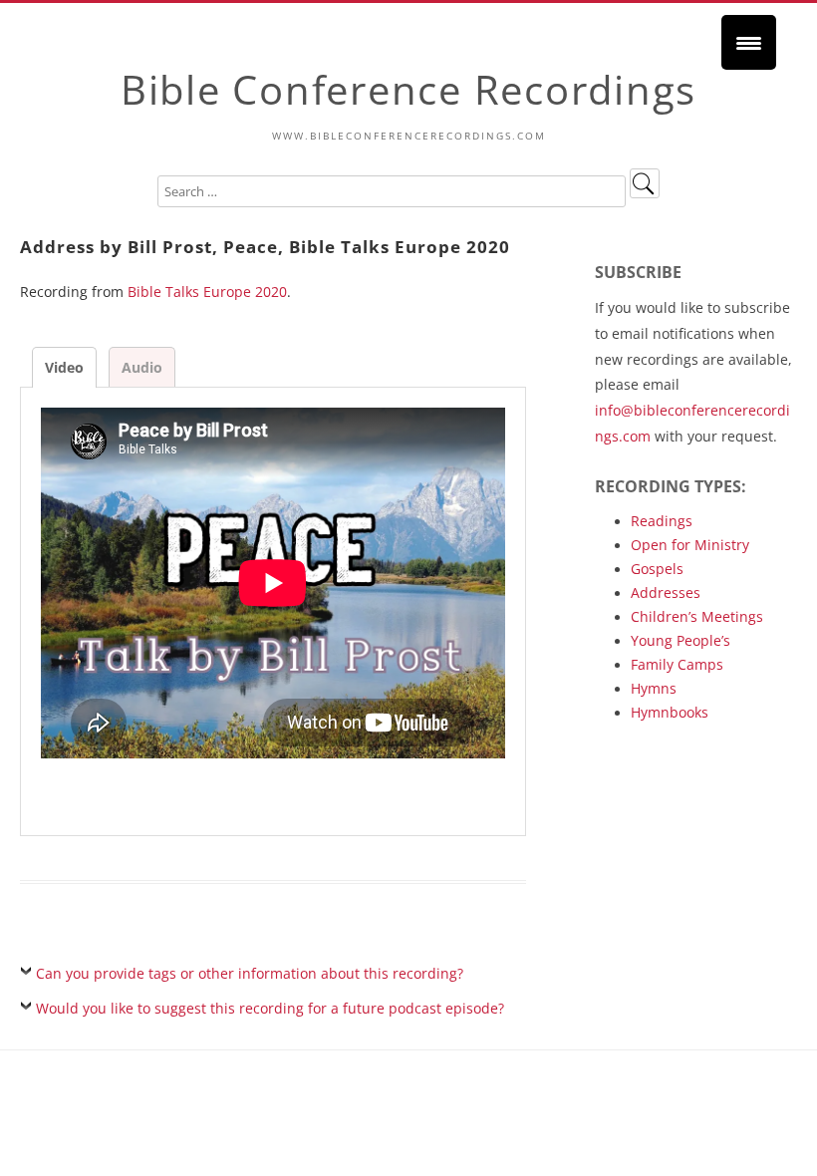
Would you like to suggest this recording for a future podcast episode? (270, 1008)
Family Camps (677, 664)
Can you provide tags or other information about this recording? (249, 973)
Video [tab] (64, 367)
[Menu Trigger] (748, 42)
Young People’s (680, 640)
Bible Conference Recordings (408, 89)
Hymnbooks (669, 712)
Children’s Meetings (697, 616)
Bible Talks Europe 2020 (207, 291)
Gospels (657, 568)
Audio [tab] (142, 367)
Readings (661, 520)
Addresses (665, 592)
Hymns (654, 688)
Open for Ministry (690, 544)
